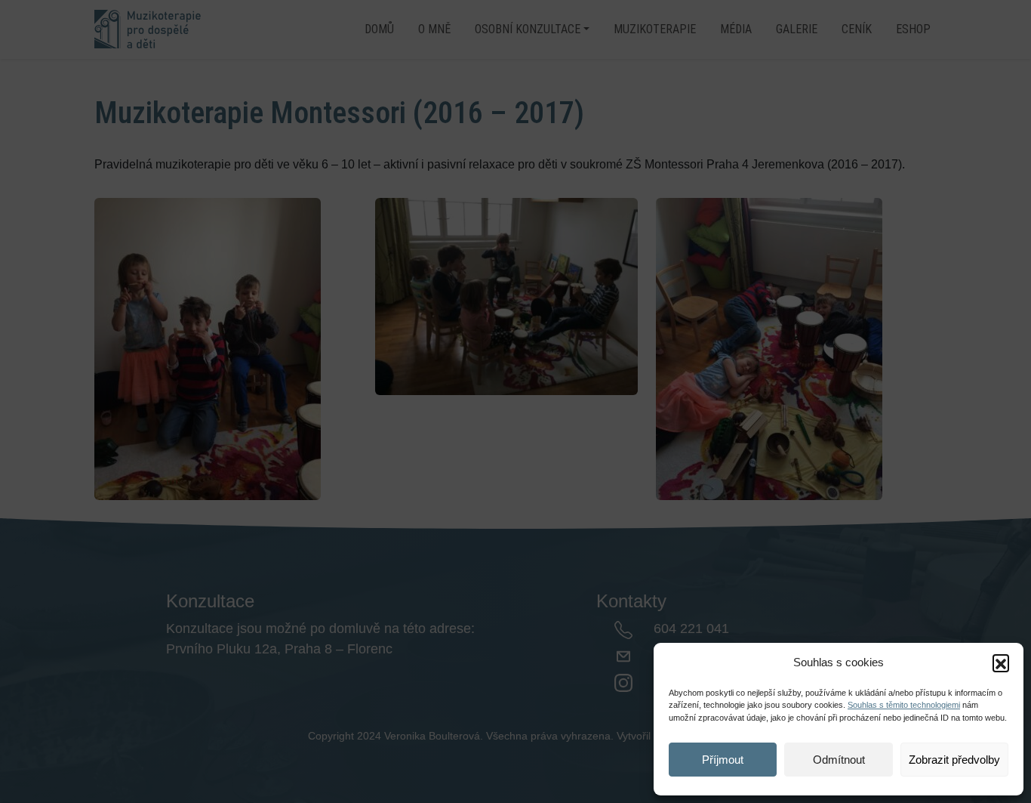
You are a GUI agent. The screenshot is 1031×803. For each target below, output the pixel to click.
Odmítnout (839, 759)
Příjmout (722, 759)
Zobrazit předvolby (954, 759)
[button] (1000, 662)
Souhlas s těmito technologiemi (904, 704)
